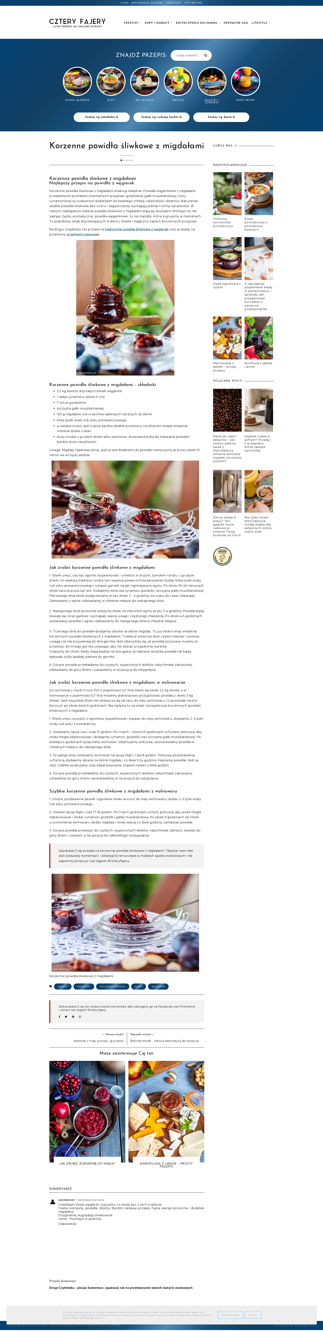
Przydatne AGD (236, 23)
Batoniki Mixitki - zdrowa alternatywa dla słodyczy (164, 1041)
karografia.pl (305, 1325)
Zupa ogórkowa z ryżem (227, 285)
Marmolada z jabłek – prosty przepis (224, 366)
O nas (124, 3)
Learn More (230, 1315)
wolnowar (158, 986)
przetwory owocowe (83, 234)
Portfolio (174, 3)
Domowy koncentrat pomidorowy (223, 222)
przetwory (83, 986)
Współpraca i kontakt (147, 3)
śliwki (138, 986)
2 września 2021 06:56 (90, 1200)
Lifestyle (260, 23)
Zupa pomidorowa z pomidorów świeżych (255, 224)
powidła (63, 986)
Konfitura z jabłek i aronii (258, 365)
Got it (252, 1315)
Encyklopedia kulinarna (197, 23)
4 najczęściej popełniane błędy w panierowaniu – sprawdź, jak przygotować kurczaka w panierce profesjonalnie (258, 296)
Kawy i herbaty (158, 23)
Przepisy (131, 23)
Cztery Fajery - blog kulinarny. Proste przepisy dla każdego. (74, 1325)
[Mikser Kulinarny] (222, 564)
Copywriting (193, 3)
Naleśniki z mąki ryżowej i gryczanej (98, 1041)
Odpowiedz (67, 1224)
